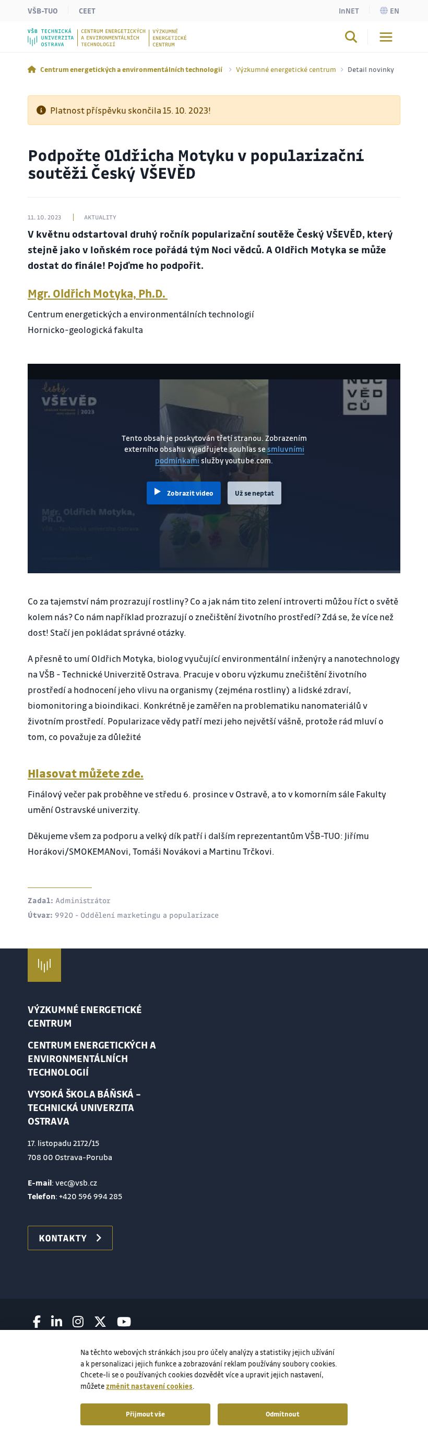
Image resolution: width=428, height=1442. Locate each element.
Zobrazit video (190, 493)
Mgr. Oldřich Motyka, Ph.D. (98, 293)
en (394, 10)
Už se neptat (254, 493)
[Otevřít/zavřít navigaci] (386, 37)
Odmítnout (283, 1414)
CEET (87, 10)
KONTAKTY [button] (63, 1237)
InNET (349, 10)
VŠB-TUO (43, 10)
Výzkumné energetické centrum (286, 69)
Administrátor (83, 900)
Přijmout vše (145, 1414)
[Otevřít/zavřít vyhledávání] (351, 38)
